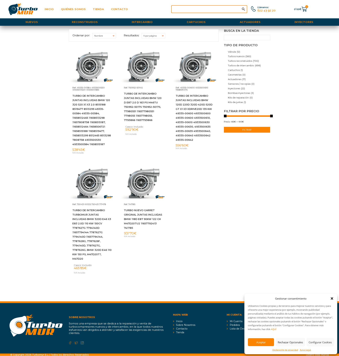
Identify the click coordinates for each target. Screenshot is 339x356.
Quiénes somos (73, 9)
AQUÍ (273, 329)
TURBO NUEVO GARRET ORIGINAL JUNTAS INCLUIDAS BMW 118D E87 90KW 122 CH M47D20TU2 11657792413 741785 (143, 219)
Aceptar (261, 342)
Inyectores (304, 22)
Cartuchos (196, 22)
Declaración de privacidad (285, 349)
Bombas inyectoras (241, 93)
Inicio (49, 9)
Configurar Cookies (320, 342)
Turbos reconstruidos (243, 60)
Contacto (119, 9)
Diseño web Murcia (317, 354)
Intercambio (142, 22)
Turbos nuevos (239, 56)
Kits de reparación (240, 97)
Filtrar (246, 129)
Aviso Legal (305, 349)
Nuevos (32, 22)
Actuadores (250, 22)
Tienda (98, 9)
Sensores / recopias (241, 83)
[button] (332, 298)
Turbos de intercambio (244, 65)
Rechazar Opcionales (290, 342)
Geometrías (236, 74)
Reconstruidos (85, 22)
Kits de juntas (237, 102)
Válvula (234, 51)
